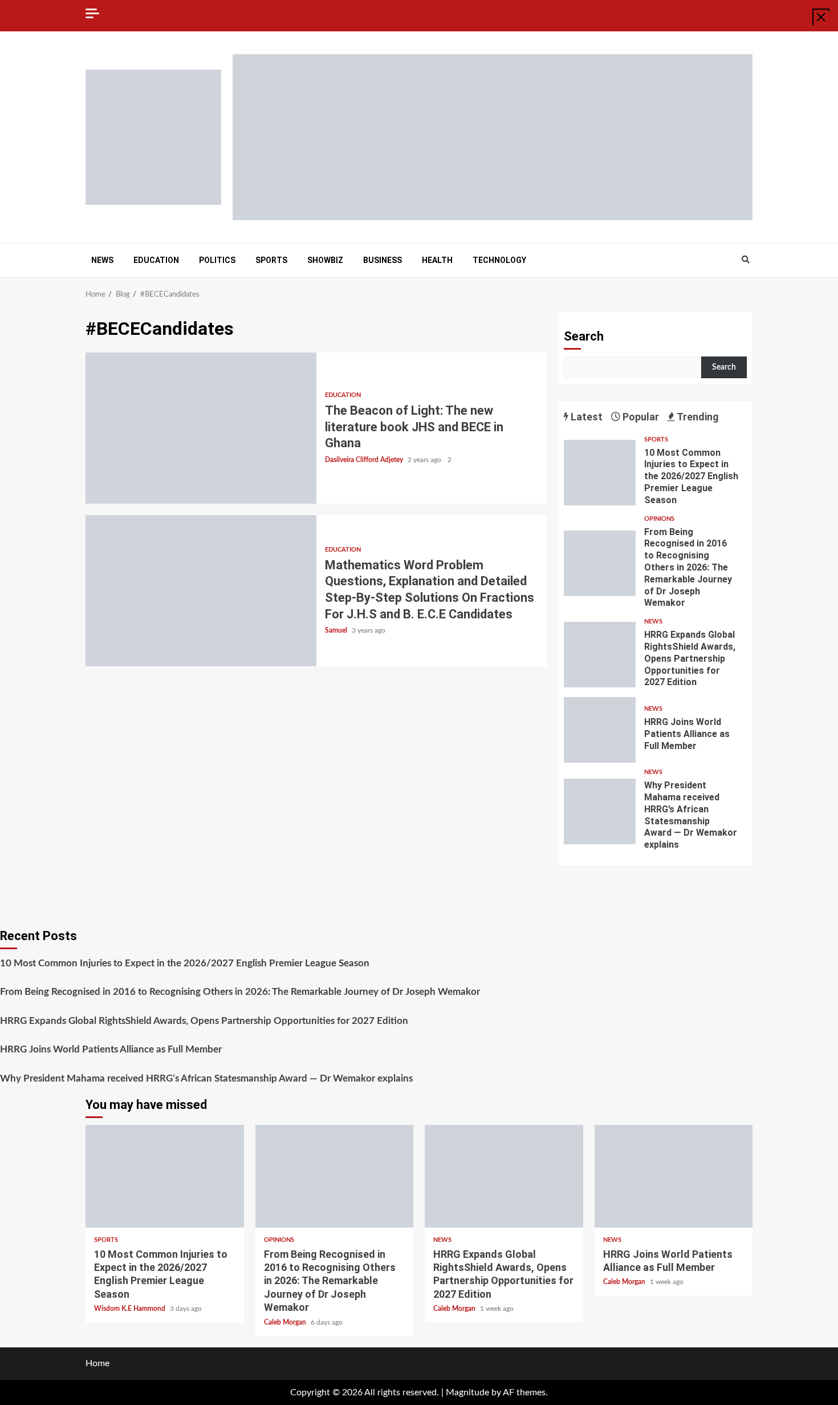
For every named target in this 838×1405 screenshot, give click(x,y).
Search (584, 336)
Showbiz (325, 260)
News (102, 260)
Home (97, 1363)
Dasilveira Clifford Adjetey (365, 459)
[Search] (745, 260)
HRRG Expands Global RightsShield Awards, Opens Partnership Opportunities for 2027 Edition (600, 654)
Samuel (337, 630)
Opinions (659, 519)
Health (437, 260)
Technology (499, 260)
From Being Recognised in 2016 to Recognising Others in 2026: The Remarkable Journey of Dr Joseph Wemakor (600, 563)
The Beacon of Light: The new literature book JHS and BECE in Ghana (201, 428)
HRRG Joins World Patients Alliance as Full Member (600, 730)
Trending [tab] (697, 417)
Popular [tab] (639, 417)
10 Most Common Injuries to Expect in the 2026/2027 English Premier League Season (600, 472)
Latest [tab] (585, 417)
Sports (271, 260)
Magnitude (467, 1392)
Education (156, 260)
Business (382, 260)
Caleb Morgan (286, 1322)
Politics (217, 260)
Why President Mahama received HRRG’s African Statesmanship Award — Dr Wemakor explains (600, 811)
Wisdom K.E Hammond (130, 1308)
